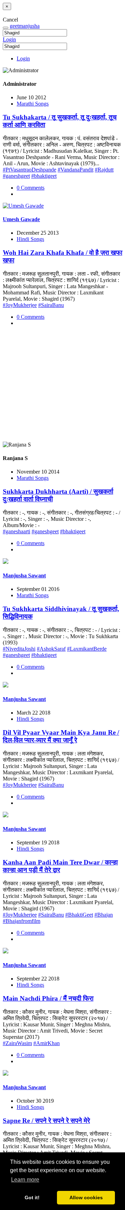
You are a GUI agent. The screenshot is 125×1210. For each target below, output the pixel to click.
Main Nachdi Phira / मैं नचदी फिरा (48, 998)
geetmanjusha (25, 26)
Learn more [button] (25, 1180)
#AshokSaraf (51, 649)
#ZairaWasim (17, 1043)
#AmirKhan (46, 1043)
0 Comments (30, 188)
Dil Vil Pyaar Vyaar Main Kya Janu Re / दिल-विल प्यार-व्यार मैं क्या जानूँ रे (61, 736)
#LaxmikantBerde (87, 649)
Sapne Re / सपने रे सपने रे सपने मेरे (46, 1120)
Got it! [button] (32, 1197)
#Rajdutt (104, 170)
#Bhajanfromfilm (21, 921)
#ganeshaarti (16, 531)
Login (9, 39)
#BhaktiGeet (79, 915)
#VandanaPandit (75, 170)
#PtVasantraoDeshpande (29, 170)
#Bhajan (103, 915)
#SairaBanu (51, 305)
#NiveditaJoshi (19, 649)
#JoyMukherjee (20, 305)
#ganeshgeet (16, 176)
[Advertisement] (62, 387)
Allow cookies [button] (86, 1197)
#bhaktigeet (44, 176)
